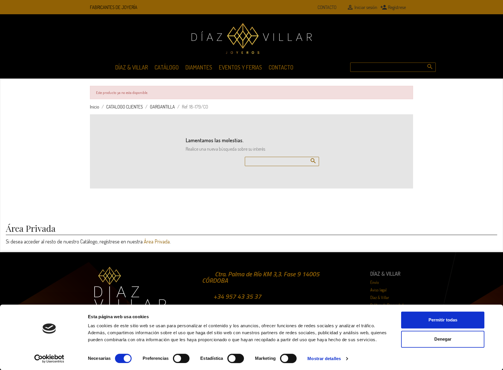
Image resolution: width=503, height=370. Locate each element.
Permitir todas (442, 319)
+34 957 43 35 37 (237, 296)
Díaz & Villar (131, 67)
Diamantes (198, 67)
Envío (374, 282)
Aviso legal (378, 289)
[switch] (181, 358)
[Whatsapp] (305, 7)
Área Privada (157, 241)
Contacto (327, 7)
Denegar (442, 339)
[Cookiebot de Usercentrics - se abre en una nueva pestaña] (49, 358)
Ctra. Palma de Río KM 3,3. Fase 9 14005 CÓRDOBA (260, 277)
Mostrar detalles (324, 358)
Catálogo (167, 67)
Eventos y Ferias (240, 67)
